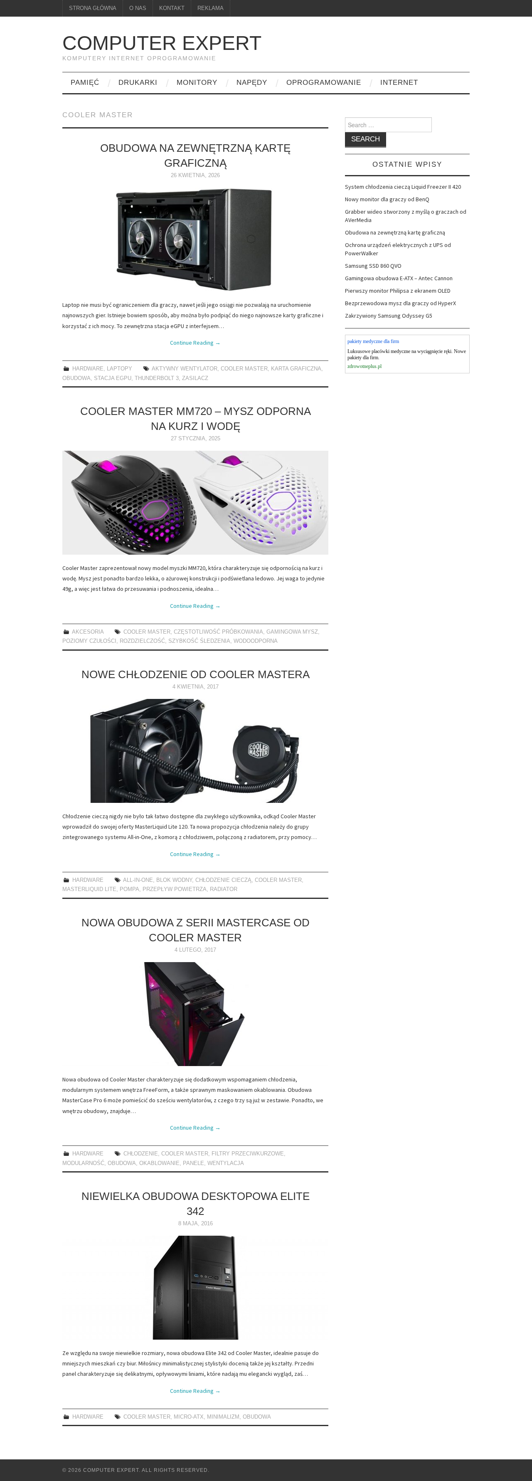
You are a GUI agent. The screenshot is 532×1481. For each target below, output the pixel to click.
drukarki (138, 82)
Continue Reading (195, 342)
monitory (197, 82)
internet (399, 82)
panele (193, 1163)
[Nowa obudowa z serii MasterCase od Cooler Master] (195, 1014)
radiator (223, 889)
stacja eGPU (112, 378)
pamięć (85, 82)
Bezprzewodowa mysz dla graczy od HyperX (400, 303)
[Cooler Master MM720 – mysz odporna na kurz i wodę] (195, 503)
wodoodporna (256, 641)
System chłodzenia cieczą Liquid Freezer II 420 (403, 186)
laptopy (119, 369)
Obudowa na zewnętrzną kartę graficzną (395, 232)
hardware (87, 369)
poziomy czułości (89, 641)
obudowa (76, 378)
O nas (137, 8)
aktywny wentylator (184, 369)
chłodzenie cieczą (223, 880)
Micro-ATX (189, 1417)
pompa (129, 889)
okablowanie (159, 1163)
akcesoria (87, 632)
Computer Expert (161, 43)
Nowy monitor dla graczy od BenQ (387, 199)
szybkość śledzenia (199, 641)
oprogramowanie (323, 82)
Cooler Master (244, 369)
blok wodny (174, 880)
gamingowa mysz (292, 632)
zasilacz (195, 378)
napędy (251, 82)
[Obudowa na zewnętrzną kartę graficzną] (195, 239)
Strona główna (92, 8)
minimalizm (223, 1417)
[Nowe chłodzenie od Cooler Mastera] (195, 751)
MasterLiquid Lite (89, 889)
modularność (83, 1163)
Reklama (210, 8)
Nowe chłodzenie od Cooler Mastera (195, 674)
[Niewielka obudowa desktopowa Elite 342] (195, 1288)
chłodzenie (140, 1154)
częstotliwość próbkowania (218, 632)
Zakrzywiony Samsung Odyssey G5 (388, 315)
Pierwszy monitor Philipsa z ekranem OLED (398, 290)
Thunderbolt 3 (157, 378)
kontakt (172, 8)
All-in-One (138, 880)
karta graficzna (296, 369)
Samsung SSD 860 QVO (373, 265)
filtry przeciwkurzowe (248, 1154)
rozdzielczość (142, 641)
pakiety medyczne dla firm (373, 341)
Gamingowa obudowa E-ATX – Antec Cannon (399, 278)
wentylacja (225, 1163)
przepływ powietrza (175, 889)
